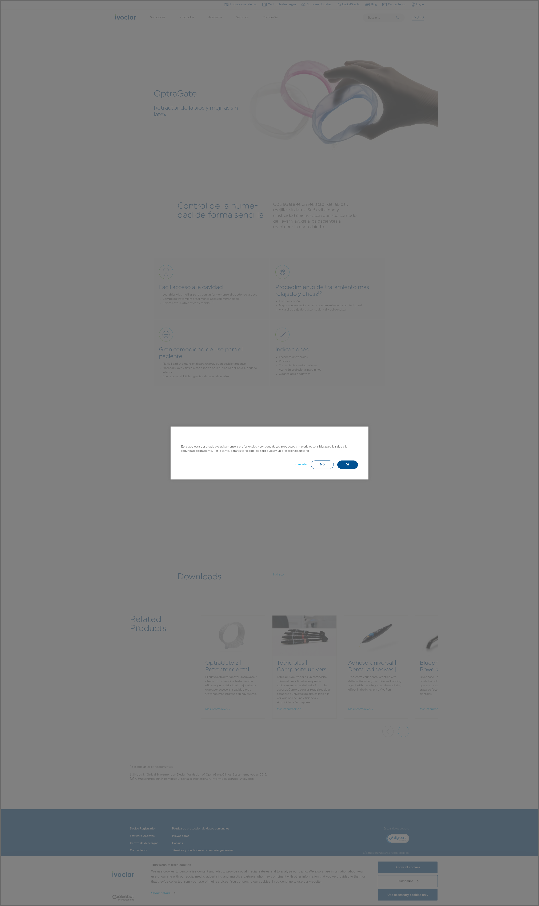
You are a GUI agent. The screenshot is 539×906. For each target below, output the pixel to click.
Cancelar (301, 464)
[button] (322, 464)
